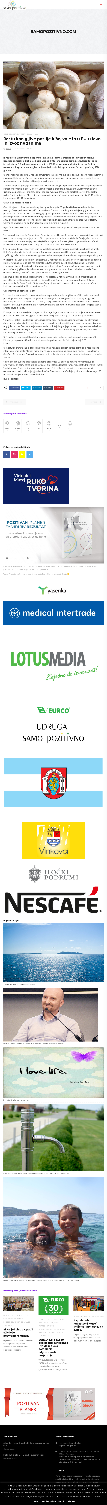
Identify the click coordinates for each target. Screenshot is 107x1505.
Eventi (17, 1316)
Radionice (8, 1322)
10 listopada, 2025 (45, 1335)
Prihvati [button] (98, 1497)
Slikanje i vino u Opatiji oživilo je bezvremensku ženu (26, 1444)
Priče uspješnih (46, 1323)
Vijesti (22, 134)
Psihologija (20, 1319)
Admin (8, 149)
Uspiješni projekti (47, 1332)
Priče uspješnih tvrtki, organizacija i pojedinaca (51, 1326)
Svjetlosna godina (67, 1446)
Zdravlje (25, 1322)
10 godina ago (32, 134)
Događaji (8, 1316)
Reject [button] (37, 1501)
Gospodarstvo (10, 134)
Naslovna (8, 1319)
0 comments (20, 149)
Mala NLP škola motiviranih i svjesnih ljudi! (23, 1455)
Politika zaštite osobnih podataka (58, 1501)
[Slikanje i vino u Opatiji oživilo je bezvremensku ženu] (18, 1303)
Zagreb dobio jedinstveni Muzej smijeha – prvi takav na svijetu (88, 1325)
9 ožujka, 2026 (8, 1325)
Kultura (25, 1316)
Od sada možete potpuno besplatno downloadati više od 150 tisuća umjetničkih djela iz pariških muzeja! (79, 1459)
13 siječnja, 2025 (97, 1316)
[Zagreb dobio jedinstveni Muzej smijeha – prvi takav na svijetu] (88, 1303)
